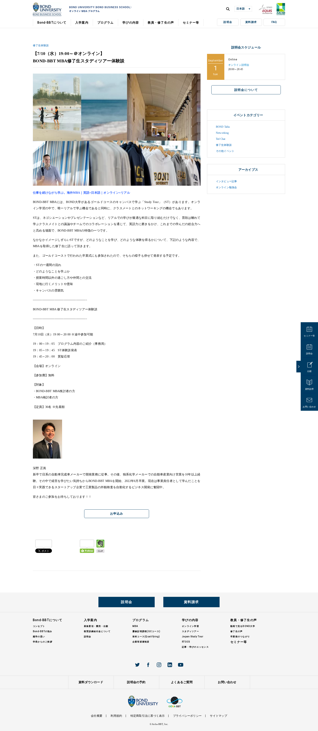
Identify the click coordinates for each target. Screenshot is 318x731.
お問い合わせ (309, 407)
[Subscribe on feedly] (87, 546)
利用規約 (116, 715)
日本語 (240, 8)
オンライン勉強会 (226, 187)
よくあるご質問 (182, 682)
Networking (222, 132)
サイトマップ (218, 715)
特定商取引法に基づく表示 (147, 715)
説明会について (246, 90)
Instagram (159, 664)
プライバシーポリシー (187, 715)
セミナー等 (309, 336)
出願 (309, 371)
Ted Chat (220, 138)
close (298, 366)
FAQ (274, 22)
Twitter (137, 664)
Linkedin (169, 664)
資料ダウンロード (91, 682)
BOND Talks (223, 126)
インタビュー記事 (226, 181)
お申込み (116, 513)
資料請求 (251, 22)
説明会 (227, 22)
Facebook (148, 664)
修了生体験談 (41, 45)
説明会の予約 (136, 682)
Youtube (180, 664)
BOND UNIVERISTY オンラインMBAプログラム (47, 9)
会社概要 (96, 715)
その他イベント (225, 151)
